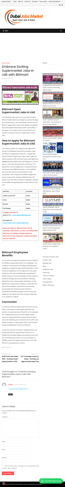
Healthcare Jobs (48, 269)
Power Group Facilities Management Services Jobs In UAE (52, 156)
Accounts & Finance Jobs (50, 257)
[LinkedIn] (62, 5)
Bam (40, 484)
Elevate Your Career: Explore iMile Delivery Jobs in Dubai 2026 (51, 191)
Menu (6, 31)
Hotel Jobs (46, 272)
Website (4, 457)
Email (4, 449)
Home (14, 1)
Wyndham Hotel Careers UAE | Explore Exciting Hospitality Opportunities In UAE (52, 228)
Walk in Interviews (48, 285)
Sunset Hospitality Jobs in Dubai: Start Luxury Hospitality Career (52, 209)
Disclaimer (35, 1)
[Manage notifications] (3, 483)
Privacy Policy (43, 1)
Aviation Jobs (47, 260)
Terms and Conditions (54, 1)
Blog (44, 266)
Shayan (10, 384)
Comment (5, 417)
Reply (10, 394)
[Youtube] (60, 5)
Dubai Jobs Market (17, 484)
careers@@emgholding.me (21, 215)
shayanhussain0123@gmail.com (18, 389)
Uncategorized (47, 282)
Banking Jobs (47, 263)
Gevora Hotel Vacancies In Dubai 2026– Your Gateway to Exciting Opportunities (52, 122)
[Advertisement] (32, 45)
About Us (20, 1)
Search (45, 63)
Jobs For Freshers (48, 276)
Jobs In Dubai (6, 63)
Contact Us (27, 1)
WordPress (33, 484)
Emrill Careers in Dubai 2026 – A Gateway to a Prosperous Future (53, 246)
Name (4, 441)
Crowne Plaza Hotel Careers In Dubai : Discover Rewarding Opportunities (52, 87)
